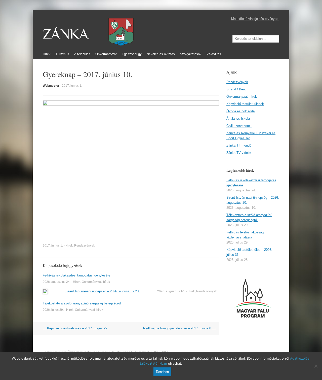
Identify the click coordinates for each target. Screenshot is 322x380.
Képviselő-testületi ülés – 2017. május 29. (75, 328)
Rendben (162, 372)
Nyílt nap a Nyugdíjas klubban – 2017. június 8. (179, 328)
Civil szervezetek (239, 126)
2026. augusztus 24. (56, 282)
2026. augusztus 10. (171, 291)
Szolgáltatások (191, 54)
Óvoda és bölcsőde (240, 111)
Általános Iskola (238, 118)
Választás (214, 54)
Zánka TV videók (238, 153)
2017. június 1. (72, 85)
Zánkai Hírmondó (238, 145)
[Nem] (315, 366)
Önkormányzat (106, 54)
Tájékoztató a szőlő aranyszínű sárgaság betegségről (82, 303)
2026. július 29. (53, 310)
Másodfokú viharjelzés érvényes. (255, 19)
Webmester (51, 85)
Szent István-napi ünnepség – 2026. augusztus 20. (102, 291)
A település (82, 54)
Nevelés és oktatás (161, 54)
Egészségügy (132, 54)
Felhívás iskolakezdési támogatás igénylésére (76, 275)
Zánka (65, 34)
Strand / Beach (237, 89)
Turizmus (62, 54)
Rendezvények (84, 245)
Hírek (47, 54)
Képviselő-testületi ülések (245, 104)
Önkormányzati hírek (96, 282)
